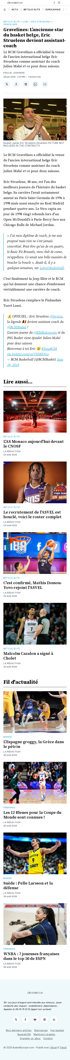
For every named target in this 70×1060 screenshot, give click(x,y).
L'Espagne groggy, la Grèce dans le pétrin (33, 744)
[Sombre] (55, 2)
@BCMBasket (16, 327)
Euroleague (53, 9)
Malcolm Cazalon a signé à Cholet (28, 656)
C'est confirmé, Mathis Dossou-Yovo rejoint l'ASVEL (32, 585)
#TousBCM (49, 349)
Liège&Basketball (52, 268)
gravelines (10, 24)
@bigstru (55, 316)
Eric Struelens (40, 21)
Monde (7, 737)
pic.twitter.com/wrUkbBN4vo (28, 354)
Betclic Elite (32, 9)
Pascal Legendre (14, 73)
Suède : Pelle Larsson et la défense (28, 886)
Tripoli (63, 1047)
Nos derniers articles (19, 1030)
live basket (57, 1030)
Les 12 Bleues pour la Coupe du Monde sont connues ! (32, 815)
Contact (48, 1038)
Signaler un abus (30, 1038)
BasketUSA (24, 1034)
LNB (25, 21)
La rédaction (11, 451)
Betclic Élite (11, 21)
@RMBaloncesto (45, 333)
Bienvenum (41, 1030)
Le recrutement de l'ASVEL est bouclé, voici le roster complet (32, 515)
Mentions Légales (44, 1034)
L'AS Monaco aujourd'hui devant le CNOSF (33, 444)
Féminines (9, 807)
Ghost (53, 1047)
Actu (15, 9)
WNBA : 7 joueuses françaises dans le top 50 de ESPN (31, 956)
